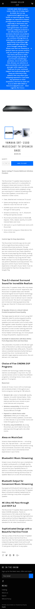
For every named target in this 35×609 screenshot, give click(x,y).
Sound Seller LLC (17, 3)
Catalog (4, 590)
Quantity (4, 159)
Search (4, 596)
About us (5, 593)
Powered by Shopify (21, 605)
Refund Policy (6, 599)
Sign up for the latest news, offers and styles (17, 571)
